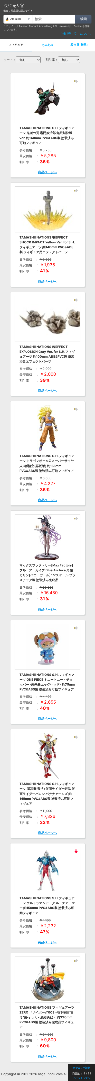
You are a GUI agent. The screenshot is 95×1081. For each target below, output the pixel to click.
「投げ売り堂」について (75, 33)
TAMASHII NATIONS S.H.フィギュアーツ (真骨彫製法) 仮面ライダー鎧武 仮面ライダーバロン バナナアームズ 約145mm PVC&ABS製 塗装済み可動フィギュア (47, 793)
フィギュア (16, 45)
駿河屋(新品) (79, 45)
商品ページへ (47, 172)
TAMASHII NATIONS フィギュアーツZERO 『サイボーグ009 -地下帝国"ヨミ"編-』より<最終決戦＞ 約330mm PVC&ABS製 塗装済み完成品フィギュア (46, 1017)
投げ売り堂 (13, 5)
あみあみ (47, 45)
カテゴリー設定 (81, 1067)
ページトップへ (81, 1077)
